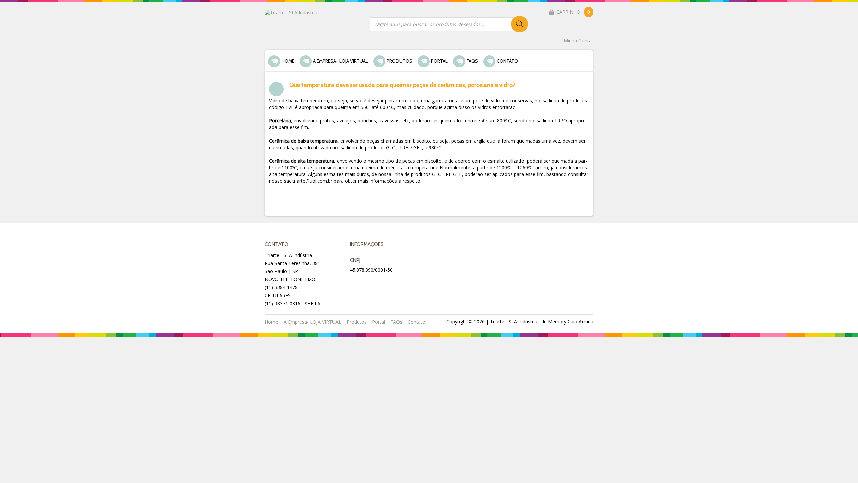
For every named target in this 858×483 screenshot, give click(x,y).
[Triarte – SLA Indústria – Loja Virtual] (291, 12)
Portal (439, 61)
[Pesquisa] (519, 24)
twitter (372, 282)
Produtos (399, 61)
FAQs (472, 61)
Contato (507, 61)
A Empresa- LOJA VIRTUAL (340, 61)
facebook (356, 282)
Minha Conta (578, 40)
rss (388, 282)
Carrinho (573, 12)
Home (288, 61)
